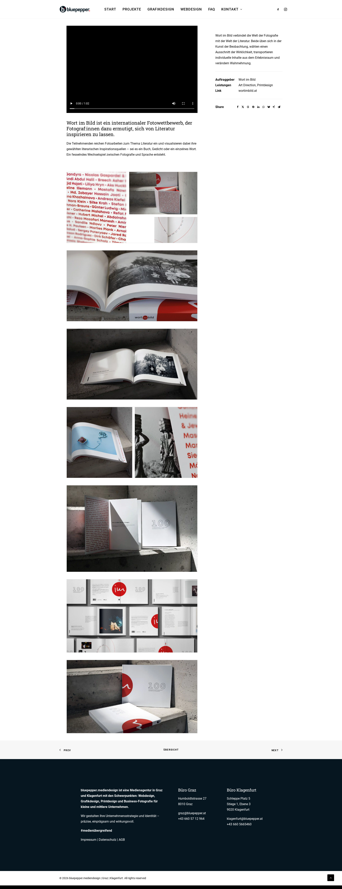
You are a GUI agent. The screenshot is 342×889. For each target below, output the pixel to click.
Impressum (88, 840)
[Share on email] (278, 107)
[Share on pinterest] (253, 107)
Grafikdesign (160, 9)
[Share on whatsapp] (263, 107)
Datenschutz (107, 840)
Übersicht (171, 749)
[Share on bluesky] (268, 107)
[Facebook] (274, 878)
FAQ (211, 9)
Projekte (132, 9)
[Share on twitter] (242, 107)
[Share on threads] (248, 107)
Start (110, 9)
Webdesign (191, 9)
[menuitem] (110, 9)
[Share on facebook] (237, 107)
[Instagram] (281, 878)
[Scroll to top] (330, 877)
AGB (122, 840)
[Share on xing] (273, 107)
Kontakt (229, 9)
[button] (279, 9)
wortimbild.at (247, 91)
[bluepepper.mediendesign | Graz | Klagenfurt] (75, 9)
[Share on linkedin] (258, 107)
